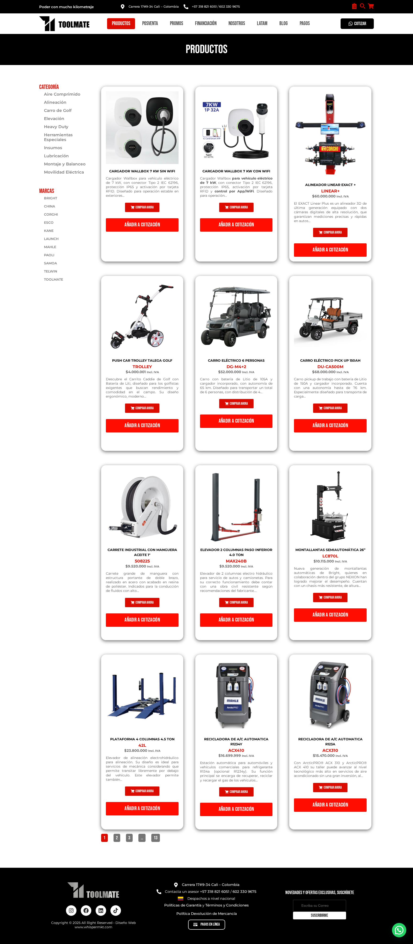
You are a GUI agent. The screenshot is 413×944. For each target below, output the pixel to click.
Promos (176, 23)
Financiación (206, 23)
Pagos (305, 23)
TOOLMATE (53, 279)
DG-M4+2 (236, 366)
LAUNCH (51, 239)
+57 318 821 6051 (204, 6)
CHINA (49, 206)
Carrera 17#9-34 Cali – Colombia (154, 6)
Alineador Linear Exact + (330, 185)
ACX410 (236, 750)
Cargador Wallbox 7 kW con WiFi (236, 171)
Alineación (55, 102)
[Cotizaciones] (354, 6)
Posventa (150, 23)
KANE (49, 231)
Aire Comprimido (62, 94)
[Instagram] (71, 910)
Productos (121, 23)
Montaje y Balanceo (65, 164)
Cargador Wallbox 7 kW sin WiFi (142, 171)
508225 (142, 561)
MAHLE (50, 247)
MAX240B (236, 561)
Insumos (53, 147)
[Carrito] (371, 6)
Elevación (54, 118)
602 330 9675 (229, 6)
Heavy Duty (56, 126)
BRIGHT (50, 198)
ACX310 (330, 750)
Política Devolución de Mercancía (206, 913)
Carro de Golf (57, 110)
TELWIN (50, 271)
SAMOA (50, 263)
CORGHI (51, 214)
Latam (262, 23)
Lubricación (56, 155)
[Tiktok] (115, 910)
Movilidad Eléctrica (64, 172)
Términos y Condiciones (227, 905)
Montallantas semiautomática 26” (330, 550)
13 (156, 837)
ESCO (49, 222)
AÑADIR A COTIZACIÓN (142, 225)
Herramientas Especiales (58, 137)
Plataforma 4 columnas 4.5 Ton (142, 739)
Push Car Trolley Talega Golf (142, 360)
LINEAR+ (330, 191)
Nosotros (236, 23)
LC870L (330, 556)
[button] (142, 207)
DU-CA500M (330, 366)
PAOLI (49, 255)
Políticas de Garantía (182, 905)
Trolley (142, 366)
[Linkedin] (101, 910)
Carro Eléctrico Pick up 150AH (330, 360)
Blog (283, 23)
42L (142, 745)
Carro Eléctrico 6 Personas (236, 360)
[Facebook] (86, 910)
